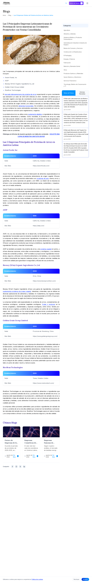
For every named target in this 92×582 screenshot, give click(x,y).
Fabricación (67, 62)
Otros (65, 70)
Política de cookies (37, 579)
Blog (9, 15)
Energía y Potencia (69, 59)
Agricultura (67, 30)
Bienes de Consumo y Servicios (73, 48)
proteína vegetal (45, 249)
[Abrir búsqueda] (66, 3)
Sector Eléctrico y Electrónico (72, 77)
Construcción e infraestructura (73, 52)
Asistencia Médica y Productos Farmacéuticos (73, 38)
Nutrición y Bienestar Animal (72, 66)
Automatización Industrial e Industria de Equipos (75, 43)
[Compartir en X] (20, 466)
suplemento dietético (35, 114)
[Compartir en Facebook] (12, 466)
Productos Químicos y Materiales (73, 73)
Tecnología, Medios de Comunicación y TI (75, 85)
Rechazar (76, 579)
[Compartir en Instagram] (16, 466)
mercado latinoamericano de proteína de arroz (20, 94)
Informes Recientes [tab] (82, 93)
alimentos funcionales (26, 106)
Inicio (4, 15)
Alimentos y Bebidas (70, 34)
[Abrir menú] (87, 3)
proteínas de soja (43, 178)
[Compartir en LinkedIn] (24, 466)
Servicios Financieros (70, 80)
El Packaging (67, 55)
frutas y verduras (48, 304)
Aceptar (85, 579)
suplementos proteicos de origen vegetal (17, 291)
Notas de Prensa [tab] (69, 93)
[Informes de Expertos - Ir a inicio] (6, 3)
